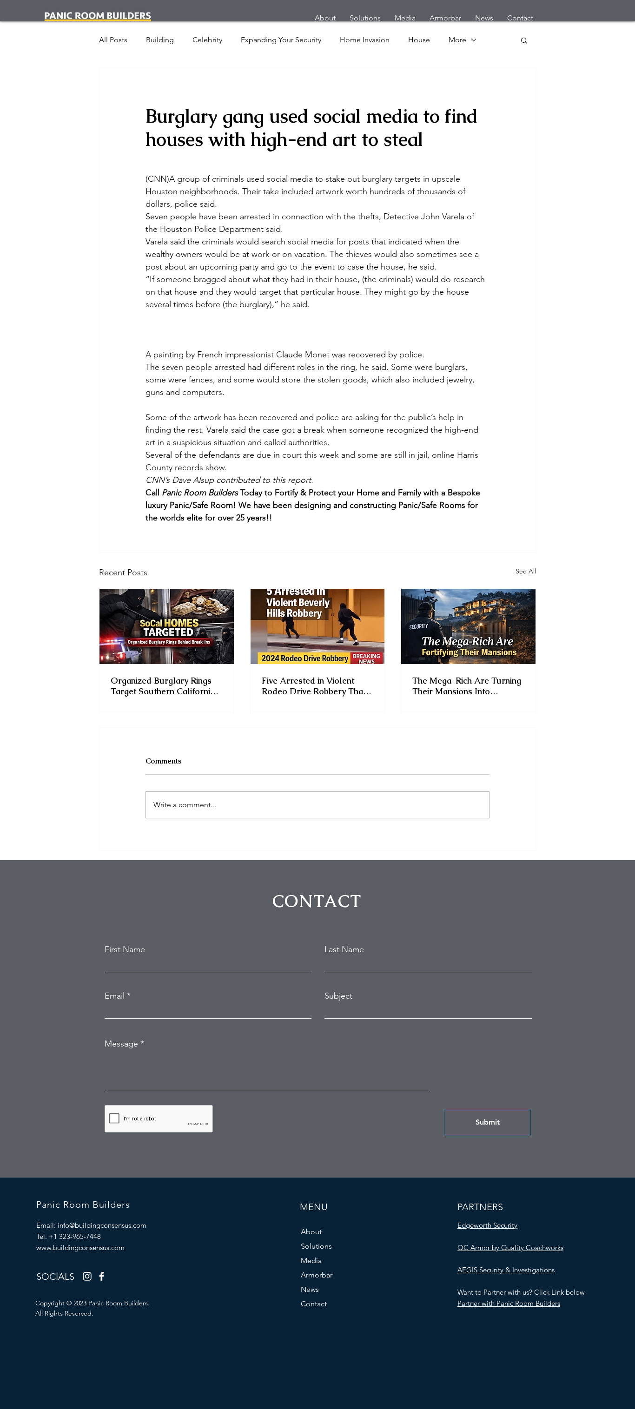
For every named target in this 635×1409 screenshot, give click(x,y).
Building (160, 39)
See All (526, 571)
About (311, 1231)
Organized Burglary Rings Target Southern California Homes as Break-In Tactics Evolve (164, 686)
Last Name (344, 949)
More (457, 39)
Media (311, 1260)
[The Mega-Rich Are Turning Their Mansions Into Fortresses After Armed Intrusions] (468, 626)
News (310, 1289)
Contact (314, 1303)
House (419, 39)
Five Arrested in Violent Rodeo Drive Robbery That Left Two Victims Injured (314, 686)
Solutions (316, 1246)
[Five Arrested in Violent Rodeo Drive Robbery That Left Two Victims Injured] (318, 626)
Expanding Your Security (281, 39)
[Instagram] (87, 1276)
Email (115, 996)
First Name (125, 949)
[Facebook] (101, 1276)
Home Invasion (365, 39)
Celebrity (207, 39)
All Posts (113, 39)
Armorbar (316, 1275)
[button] (524, 40)
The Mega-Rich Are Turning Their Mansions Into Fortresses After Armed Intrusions (466, 686)
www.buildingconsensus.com (80, 1247)
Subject (338, 996)
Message (121, 1044)
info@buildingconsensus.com (102, 1225)
